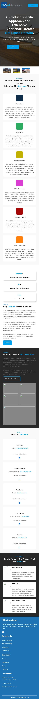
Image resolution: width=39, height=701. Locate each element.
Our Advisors (5, 662)
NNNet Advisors (9, 620)
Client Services (6, 659)
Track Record (5, 650)
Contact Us (33, 5)
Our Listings (5, 647)
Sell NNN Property (13, 46)
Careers (4, 666)
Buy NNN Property (26, 46)
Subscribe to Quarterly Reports (12, 378)
